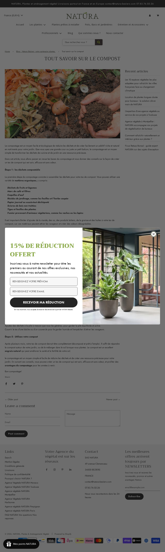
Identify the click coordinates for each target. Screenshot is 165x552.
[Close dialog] (153, 234)
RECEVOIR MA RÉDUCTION (43, 302)
